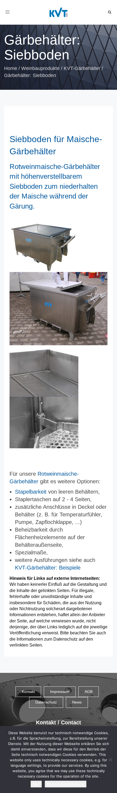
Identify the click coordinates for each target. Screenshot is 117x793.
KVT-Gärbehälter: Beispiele (48, 568)
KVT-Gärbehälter (82, 68)
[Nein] (110, 759)
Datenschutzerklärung (65, 784)
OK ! (36, 784)
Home (10, 68)
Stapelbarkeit (31, 492)
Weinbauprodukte (40, 68)
